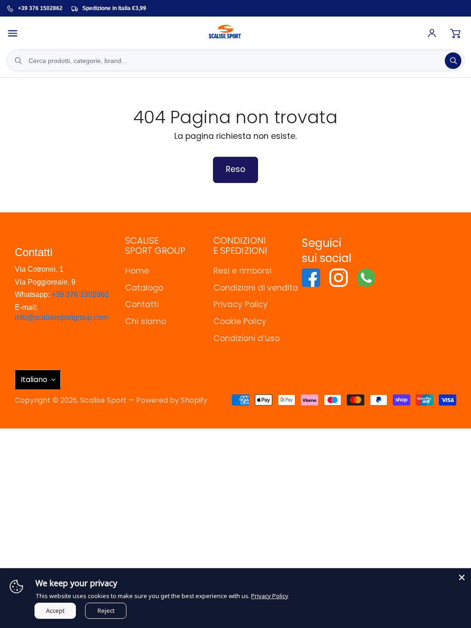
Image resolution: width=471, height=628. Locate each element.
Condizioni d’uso (246, 338)
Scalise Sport (103, 400)
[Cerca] (453, 60)
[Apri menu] (16, 33)
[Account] (432, 33)
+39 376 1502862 (80, 294)
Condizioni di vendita (255, 287)
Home (137, 270)
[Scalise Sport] (225, 33)
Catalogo (144, 287)
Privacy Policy (240, 304)
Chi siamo (145, 321)
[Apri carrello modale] (455, 33)
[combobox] (235, 60)
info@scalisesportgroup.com (61, 317)
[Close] (461, 577)
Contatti (142, 304)
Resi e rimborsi (242, 270)
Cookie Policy (239, 321)
